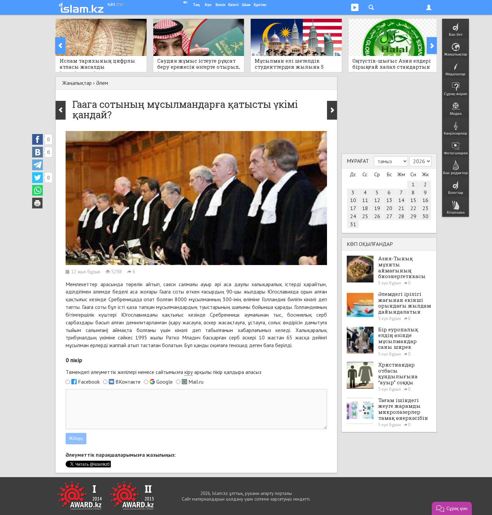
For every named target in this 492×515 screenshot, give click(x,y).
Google (164, 381)
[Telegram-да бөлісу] (37, 164)
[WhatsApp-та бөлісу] (37, 190)
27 (389, 216)
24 (353, 216)
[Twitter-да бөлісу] (37, 177)
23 (425, 208)
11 (365, 200)
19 (377, 208)
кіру (188, 372)
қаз (111, 3)
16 (425, 200)
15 (413, 200)
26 (377, 216)
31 (353, 224)
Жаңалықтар (77, 82)
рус (120, 3)
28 (401, 216)
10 (353, 200)
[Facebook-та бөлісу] (37, 139)
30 (425, 216)
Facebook (89, 381)
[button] (452, 508)
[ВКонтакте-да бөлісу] (37, 152)
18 (365, 208)
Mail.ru (195, 381)
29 (413, 216)
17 (353, 208)
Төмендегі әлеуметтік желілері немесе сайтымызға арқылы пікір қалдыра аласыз (163, 372)
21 (401, 208)
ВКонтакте (128, 381)
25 (365, 216)
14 (401, 200)
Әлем (102, 82)
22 (413, 208)
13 (389, 200)
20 (389, 208)
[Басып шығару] (37, 203)
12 (377, 200)
